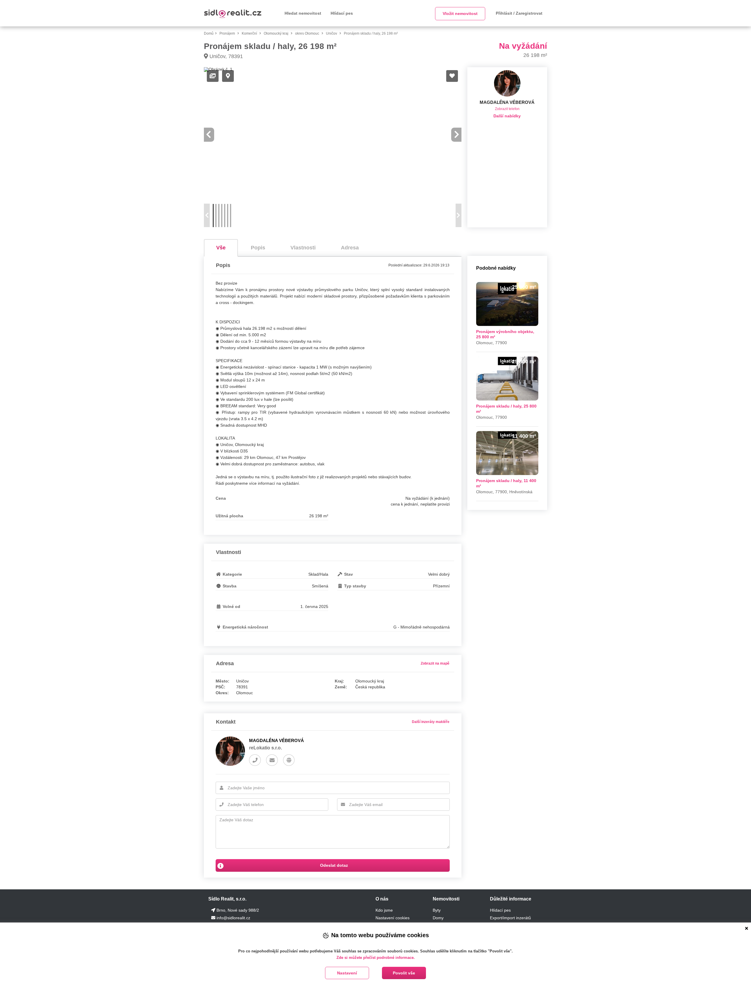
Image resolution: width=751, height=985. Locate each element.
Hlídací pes (342, 13)
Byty (437, 910)
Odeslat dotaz (333, 865)
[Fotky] (213, 76)
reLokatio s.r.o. (265, 747)
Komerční (250, 33)
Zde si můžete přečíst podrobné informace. (375, 957)
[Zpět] (208, 134)
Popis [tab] (258, 248)
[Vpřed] (456, 134)
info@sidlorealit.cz (233, 917)
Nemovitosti (446, 898)
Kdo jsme (384, 910)
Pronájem (227, 33)
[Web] (289, 760)
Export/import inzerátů (510, 917)
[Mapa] (228, 76)
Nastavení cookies (393, 917)
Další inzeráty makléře (430, 722)
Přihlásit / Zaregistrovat (519, 13)
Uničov (332, 33)
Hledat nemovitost (303, 13)
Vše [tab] (221, 248)
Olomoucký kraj (276, 33)
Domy (438, 917)
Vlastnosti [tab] (303, 248)
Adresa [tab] (350, 248)
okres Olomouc (307, 33)
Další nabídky (507, 116)
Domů (209, 33)
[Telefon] (255, 760)
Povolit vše (404, 973)
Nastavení (347, 973)
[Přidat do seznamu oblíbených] (452, 76)
